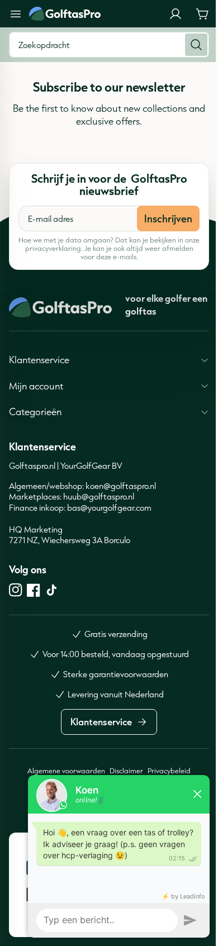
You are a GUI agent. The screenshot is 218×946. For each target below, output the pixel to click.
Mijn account (36, 386)
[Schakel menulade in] (15, 14)
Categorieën (35, 411)
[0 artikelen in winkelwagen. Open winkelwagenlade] (202, 14)
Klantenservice (39, 359)
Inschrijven (168, 218)
